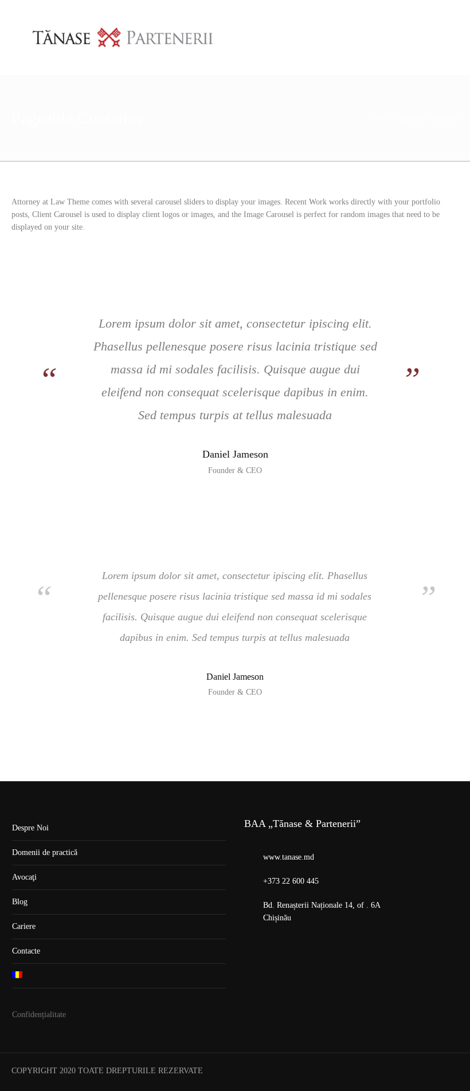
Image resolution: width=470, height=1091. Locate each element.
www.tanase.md (288, 857)
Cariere (24, 926)
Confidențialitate (39, 1014)
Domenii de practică (44, 852)
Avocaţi (24, 877)
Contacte (26, 951)
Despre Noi (30, 828)
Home (379, 117)
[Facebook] (449, 1072)
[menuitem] (119, 976)
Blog (20, 901)
